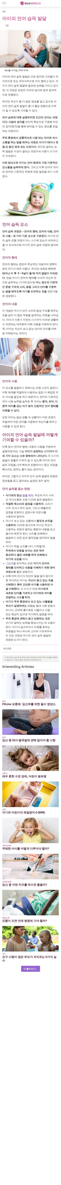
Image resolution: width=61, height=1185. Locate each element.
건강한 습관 (6, 882)
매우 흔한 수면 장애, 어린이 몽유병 (24, 776)
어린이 (4, 773)
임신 (4, 701)
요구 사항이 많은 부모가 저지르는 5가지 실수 (29, 958)
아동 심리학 (6, 845)
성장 (4, 809)
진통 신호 (6, 918)
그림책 (9, 563)
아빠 (47, 76)
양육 (4, 11)
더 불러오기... (31, 968)
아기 (4, 954)
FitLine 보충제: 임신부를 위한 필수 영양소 (29, 704)
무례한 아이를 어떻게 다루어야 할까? (25, 848)
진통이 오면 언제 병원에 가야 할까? (24, 920)
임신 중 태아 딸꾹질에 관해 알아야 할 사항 (28, 740)
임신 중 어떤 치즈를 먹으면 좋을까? (24, 884)
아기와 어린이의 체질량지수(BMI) (23, 812)
